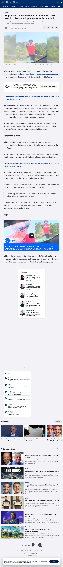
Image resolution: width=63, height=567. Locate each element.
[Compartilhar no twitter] (52, 27)
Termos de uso (45, 551)
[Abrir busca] (57, 2)
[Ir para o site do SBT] (40, 545)
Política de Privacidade (24, 562)
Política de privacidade (31, 551)
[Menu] (61, 2)
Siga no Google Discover (50, 86)
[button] (12, 435)
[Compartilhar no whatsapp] (44, 27)
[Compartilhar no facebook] (48, 27)
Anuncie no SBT (18, 551)
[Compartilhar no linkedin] (56, 27)
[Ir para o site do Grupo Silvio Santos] (29, 545)
